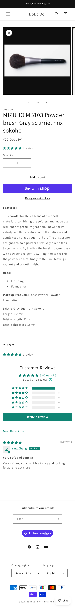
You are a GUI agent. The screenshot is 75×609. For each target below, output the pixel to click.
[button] (8, 14)
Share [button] (10, 345)
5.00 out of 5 (48, 375)
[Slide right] (46, 102)
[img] (12, 442)
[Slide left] (28, 102)
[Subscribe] (57, 519)
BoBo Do (31, 601)
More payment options (37, 198)
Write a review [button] (37, 417)
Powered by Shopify (46, 601)
